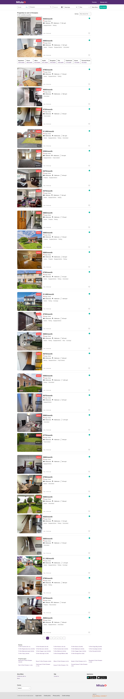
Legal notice (38, 695)
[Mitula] (21, 2)
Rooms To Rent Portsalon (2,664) (43, 661)
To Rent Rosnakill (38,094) (95, 651)
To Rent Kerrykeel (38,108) (42, 646)
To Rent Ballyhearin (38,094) (77, 649)
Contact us (56, 676)
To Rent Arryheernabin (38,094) (61, 649)
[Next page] (64, 638)
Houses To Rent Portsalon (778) (61, 665)
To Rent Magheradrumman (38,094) (26, 649)
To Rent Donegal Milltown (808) (61, 653)
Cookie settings (66, 695)
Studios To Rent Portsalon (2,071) (79, 661)
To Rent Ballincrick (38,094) (60, 651)
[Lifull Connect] (100, 696)
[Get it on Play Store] (91, 677)
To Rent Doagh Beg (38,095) (95, 646)
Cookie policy (47, 695)
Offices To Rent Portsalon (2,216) (61, 661)
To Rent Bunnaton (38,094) (42, 649)
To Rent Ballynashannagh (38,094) (26, 651)
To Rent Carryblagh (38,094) (95, 649)
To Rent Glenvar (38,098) (77, 646)
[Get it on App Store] (102, 677)
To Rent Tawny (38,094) (23, 653)
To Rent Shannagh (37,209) (42, 653)
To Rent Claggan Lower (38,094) (43, 651)
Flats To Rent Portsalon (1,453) (25, 665)
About (18, 678)
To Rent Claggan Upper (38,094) (78, 651)
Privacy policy (56, 695)
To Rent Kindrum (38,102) (59, 646)
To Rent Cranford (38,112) (24, 646)
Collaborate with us (21, 676)
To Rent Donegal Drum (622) (77, 653)
